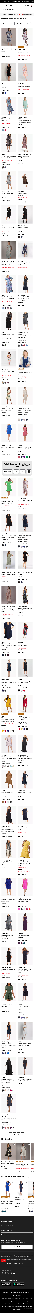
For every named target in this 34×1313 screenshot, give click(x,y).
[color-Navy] (22, 345)
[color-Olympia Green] (5, 345)
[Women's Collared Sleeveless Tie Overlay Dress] (8, 595)
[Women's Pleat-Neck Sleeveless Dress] (8, 396)
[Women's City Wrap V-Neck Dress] (25, 704)
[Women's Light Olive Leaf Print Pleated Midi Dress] (8, 560)
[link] (8, 52)
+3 (12, 1090)
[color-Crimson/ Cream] (19, 729)
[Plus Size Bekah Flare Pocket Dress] (8, 779)
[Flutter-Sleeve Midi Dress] (8, 72)
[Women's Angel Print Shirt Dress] (25, 250)
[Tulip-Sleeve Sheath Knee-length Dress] (25, 560)
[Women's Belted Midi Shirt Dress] (8, 37)
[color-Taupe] (27, 1018)
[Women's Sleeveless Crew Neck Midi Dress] (8, 250)
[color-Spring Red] (30, 909)
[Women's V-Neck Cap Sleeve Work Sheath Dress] (7, 1188)
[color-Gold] (3, 731)
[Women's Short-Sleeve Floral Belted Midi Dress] (25, 72)
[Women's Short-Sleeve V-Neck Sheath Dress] (21, 1188)
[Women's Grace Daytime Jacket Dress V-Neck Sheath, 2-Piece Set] (25, 106)
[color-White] (11, 731)
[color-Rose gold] (3, 167)
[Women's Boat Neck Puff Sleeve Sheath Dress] (25, 1066)
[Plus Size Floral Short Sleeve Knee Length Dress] (8, 744)
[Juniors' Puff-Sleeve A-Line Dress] (8, 992)
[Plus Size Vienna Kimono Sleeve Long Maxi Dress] (8, 284)
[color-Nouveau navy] (3, 655)
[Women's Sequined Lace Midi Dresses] (25, 523)
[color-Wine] (24, 345)
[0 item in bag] (31, 5)
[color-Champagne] (19, 420)
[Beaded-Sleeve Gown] (25, 922)
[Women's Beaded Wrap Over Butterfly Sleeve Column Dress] (25, 284)
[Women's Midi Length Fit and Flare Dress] (25, 321)
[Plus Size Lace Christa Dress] (25, 815)
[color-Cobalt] (5, 93)
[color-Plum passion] (8, 655)
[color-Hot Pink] (19, 909)
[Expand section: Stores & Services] (17, 1230)
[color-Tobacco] (3, 802)
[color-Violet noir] (5, 167)
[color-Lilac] (22, 1018)
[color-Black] (3, 93)
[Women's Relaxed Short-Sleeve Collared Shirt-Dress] (25, 1031)
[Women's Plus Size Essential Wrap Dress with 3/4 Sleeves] (8, 631)
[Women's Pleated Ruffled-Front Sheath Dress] (25, 887)
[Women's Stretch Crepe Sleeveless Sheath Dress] (25, 668)
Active (25, 14)
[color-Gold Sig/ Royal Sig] (22, 729)
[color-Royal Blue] (8, 1053)
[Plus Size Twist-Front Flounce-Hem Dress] (8, 487)
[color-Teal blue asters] (11, 308)
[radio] (2, 93)
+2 (13, 1127)
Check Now (20, 1263)
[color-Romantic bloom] (8, 383)
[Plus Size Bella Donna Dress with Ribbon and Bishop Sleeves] (8, 1066)
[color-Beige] (13, 766)
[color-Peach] (5, 1090)
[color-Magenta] (11, 1090)
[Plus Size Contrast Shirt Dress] (8, 956)
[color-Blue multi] (3, 130)
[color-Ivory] (8, 802)
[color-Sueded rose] (5, 383)
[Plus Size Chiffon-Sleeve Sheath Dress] (8, 887)
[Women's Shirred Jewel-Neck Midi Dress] (25, 779)
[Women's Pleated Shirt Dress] (25, 214)
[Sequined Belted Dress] (8, 849)
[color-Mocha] (8, 1128)
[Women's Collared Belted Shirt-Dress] (23, 1151)
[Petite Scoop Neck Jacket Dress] (25, 358)
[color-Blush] (24, 420)
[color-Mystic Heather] (22, 547)
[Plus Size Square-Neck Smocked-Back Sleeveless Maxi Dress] (25, 744)
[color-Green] (27, 457)
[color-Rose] (19, 457)
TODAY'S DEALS (6, 1)
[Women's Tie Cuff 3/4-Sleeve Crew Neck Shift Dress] (8, 433)
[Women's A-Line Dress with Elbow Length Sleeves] (8, 1103)
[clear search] (31, 10)
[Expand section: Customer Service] (17, 1221)
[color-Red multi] (5, 130)
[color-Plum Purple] (19, 943)
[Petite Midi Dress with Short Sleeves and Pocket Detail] (25, 992)
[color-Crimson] (5, 731)
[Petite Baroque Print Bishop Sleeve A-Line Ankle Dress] (8, 922)
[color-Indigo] (27, 345)
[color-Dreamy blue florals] (3, 308)
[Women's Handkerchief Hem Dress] (8, 106)
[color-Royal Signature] (8, 731)
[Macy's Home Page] (8, 5)
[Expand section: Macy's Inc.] (17, 1235)
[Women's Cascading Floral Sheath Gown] (25, 595)
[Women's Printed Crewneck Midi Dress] (25, 37)
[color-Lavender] (3, 766)
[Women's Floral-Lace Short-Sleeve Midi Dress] (8, 180)
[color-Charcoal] (5, 1053)
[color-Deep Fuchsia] (27, 909)
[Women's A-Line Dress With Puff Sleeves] (25, 631)
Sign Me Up (17, 1246)
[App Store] (6, 1284)
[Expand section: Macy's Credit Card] (17, 1226)
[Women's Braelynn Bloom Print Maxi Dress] (8, 358)
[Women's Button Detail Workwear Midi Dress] (8, 214)
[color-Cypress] (5, 1211)
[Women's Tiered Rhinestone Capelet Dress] (8, 668)
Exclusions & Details (12, 1263)
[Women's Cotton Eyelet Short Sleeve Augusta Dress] (25, 849)
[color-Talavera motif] (8, 308)
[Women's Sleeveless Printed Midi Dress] (25, 143)
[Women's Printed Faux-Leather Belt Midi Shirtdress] (8, 1151)
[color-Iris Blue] (24, 547)
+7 (13, 308)
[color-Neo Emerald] (24, 943)
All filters (27, 465)
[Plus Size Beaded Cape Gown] (8, 321)
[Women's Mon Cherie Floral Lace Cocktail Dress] (8, 143)
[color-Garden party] (3, 383)
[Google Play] (18, 1284)
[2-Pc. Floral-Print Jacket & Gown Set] (25, 487)
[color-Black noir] (5, 308)
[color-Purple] (24, 457)
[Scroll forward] (29, 471)
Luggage (30, 14)
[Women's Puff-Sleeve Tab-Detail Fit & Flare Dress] (8, 523)
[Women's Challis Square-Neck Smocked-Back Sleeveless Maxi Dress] (8, 815)
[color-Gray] (19, 345)
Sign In (27, 5)
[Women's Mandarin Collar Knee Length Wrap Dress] (25, 433)
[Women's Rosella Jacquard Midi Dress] (25, 180)
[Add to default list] (14, 1144)
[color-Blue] (11, 766)
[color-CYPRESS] (3, 1211)
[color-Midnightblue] (22, 237)
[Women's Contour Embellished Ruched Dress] (8, 1031)
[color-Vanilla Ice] (22, 691)
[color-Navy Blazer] (5, 545)
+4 (13, 802)
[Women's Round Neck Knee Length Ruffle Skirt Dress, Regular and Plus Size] (8, 704)
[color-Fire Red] (24, 691)
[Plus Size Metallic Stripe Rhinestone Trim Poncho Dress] (25, 956)
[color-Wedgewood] (22, 420)
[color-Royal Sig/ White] (24, 729)
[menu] (2, 6)
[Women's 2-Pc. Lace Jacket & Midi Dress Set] (25, 396)
